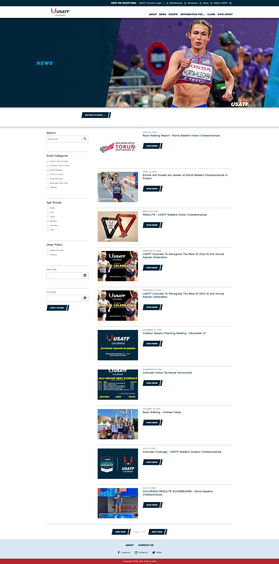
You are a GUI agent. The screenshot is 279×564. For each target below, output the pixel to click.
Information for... (192, 14)
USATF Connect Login (150, 3)
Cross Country (56, 174)
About (153, 14)
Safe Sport (225, 14)
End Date (51, 292)
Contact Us (145, 545)
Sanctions (192, 3)
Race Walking (56, 170)
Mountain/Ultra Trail (58, 183)
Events (173, 14)
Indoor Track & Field (59, 161)
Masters (53, 221)
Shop (205, 3)
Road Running (56, 178)
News (162, 14)
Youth (52, 208)
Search (51, 133)
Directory (54, 225)
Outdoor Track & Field (59, 165)
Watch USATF (220, 3)
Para (52, 230)
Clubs (211, 14)
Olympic (53, 254)
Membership (175, 3)
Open (52, 216)
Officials (53, 187)
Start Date (51, 269)
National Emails (57, 250)
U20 (52, 212)
